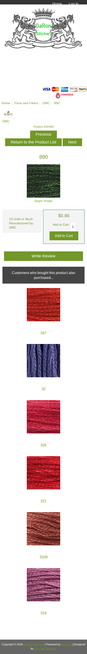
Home (57, 4)
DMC (46, 103)
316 (43, 613)
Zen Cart (66, 644)
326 (43, 445)
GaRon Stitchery (33, 644)
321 (43, 501)
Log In (74, 4)
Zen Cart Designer (45, 648)
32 (43, 389)
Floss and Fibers (26, 103)
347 (43, 333)
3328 (43, 557)
